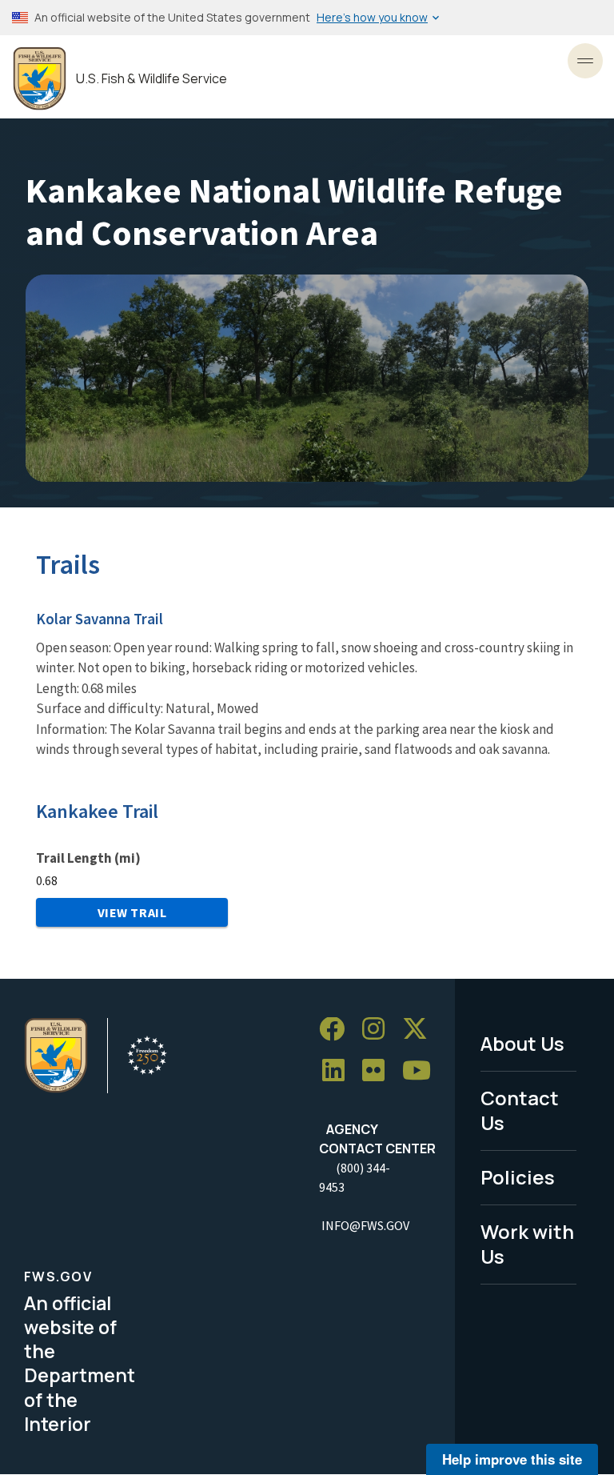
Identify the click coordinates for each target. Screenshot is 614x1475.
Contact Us (519, 1110)
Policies (517, 1177)
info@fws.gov (365, 1225)
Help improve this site (512, 1459)
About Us (522, 1043)
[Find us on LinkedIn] (339, 1071)
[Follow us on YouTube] (422, 1071)
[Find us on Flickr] (379, 1071)
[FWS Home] (39, 78)
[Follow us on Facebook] (337, 1029)
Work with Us (527, 1243)
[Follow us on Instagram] (379, 1029)
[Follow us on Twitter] (420, 1029)
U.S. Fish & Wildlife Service (151, 78)
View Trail (132, 912)
